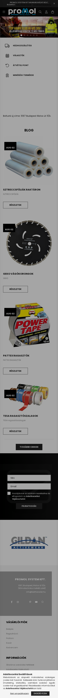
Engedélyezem (40, 693)
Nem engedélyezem (19, 693)
